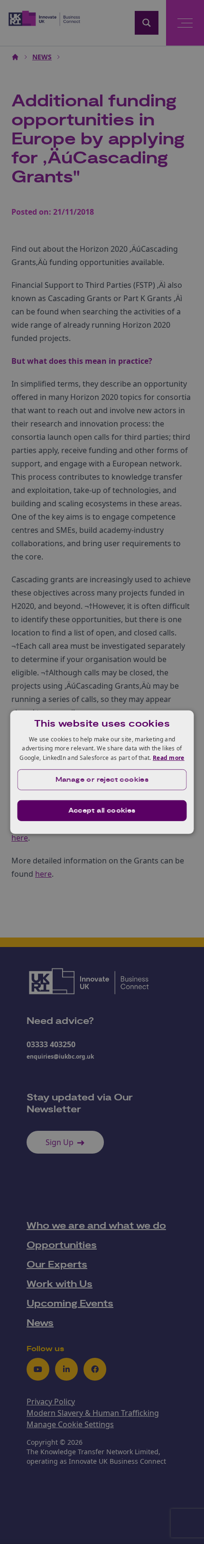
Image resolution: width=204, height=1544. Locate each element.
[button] (102, 779)
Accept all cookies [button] (101, 810)
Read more (169, 758)
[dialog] (102, 772)
